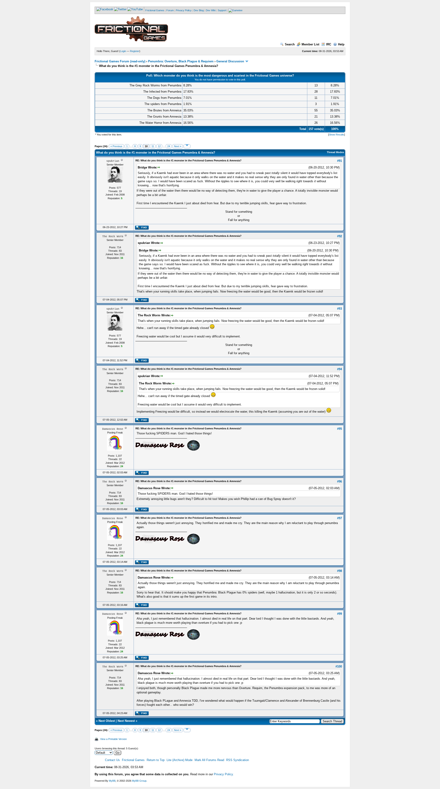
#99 (339, 613)
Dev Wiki (211, 10)
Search (290, 44)
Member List (310, 44)
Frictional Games (154, 10)
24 (168, 146)
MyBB (112, 780)
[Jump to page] (187, 146)
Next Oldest (107, 721)
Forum (170, 10)
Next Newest (126, 721)
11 (152, 146)
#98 (339, 571)
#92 (339, 236)
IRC (328, 44)
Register (134, 51)
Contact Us (112, 760)
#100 (339, 666)
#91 (339, 161)
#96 (339, 481)
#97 (339, 518)
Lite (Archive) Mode (179, 760)
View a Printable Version (113, 739)
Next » (177, 146)
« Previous (116, 146)
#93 (339, 308)
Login (123, 51)
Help (341, 44)
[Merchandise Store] (235, 10)
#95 (339, 428)
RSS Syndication (237, 760)
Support (222, 10)
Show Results (336, 134)
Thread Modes (335, 152)
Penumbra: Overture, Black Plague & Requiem (181, 61)
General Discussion (230, 61)
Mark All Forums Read (209, 760)
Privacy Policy (184, 10)
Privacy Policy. (224, 774)
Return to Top (156, 760)
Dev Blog (199, 10)
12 (159, 146)
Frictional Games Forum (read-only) (120, 61)
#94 (339, 369)
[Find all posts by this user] (142, 228)
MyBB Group (139, 780)
